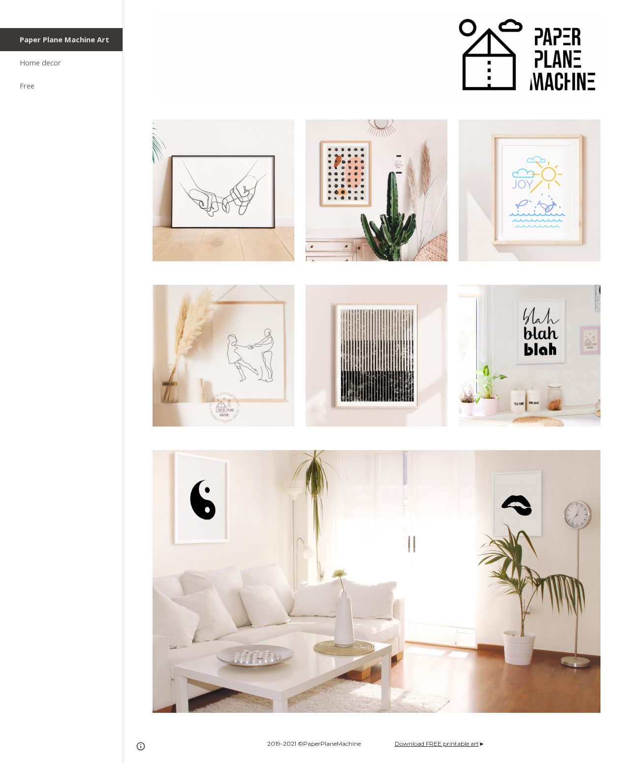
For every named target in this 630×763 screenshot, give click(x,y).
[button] (618, 14)
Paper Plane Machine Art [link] (64, 39)
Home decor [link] (40, 62)
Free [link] (27, 86)
